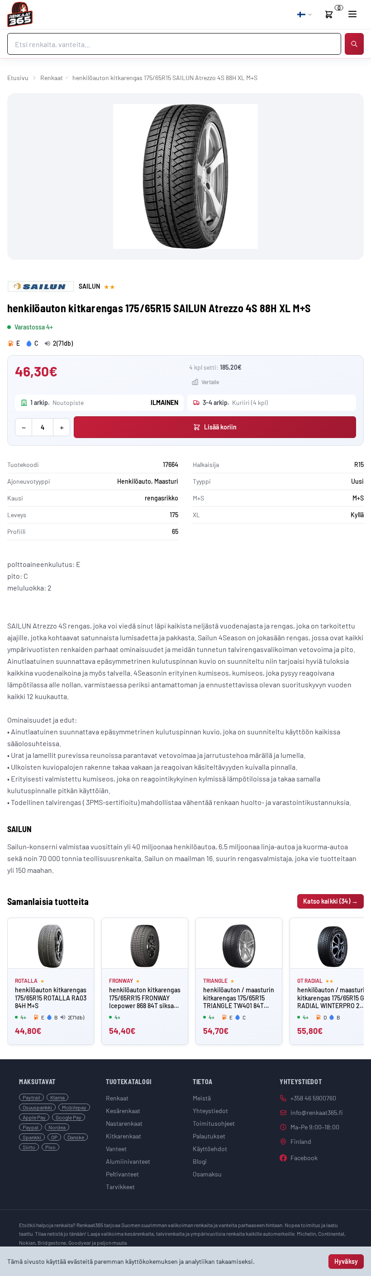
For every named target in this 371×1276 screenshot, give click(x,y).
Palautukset (209, 1136)
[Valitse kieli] (305, 14)
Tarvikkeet (120, 1186)
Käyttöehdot (210, 1148)
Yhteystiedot (210, 1110)
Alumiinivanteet (128, 1161)
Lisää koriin (220, 427)
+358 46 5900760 (313, 1098)
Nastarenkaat (124, 1123)
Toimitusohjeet (214, 1123)
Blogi (200, 1161)
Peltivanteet (122, 1174)
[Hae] (354, 44)
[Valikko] (352, 14)
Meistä (202, 1098)
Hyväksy (346, 1261)
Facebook (304, 1158)
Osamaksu (207, 1174)
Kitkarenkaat (123, 1136)
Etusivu (18, 77)
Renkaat (51, 77)
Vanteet (116, 1148)
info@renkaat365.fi (316, 1112)
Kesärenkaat (123, 1110)
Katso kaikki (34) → (330, 901)
